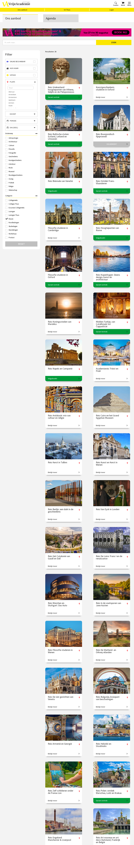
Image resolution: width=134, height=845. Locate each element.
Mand (123, 5)
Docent (13, 114)
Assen (11, 106)
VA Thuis (67, 10)
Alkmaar (12, 92)
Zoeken (115, 5)
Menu (129, 5)
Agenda (51, 18)
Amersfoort (12, 94)
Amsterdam (13, 97)
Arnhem (11, 103)
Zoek (113, 42)
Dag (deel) (14, 127)
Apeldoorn (12, 100)
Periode (13, 121)
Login (112, 10)
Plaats (12, 82)
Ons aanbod (22, 10)
